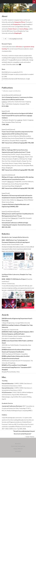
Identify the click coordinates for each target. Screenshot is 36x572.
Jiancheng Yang (6, 138)
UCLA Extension (6, 392)
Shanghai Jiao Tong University (10, 329)
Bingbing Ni (18, 33)
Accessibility (18, 451)
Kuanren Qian (6, 200)
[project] (4, 95)
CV (5, 38)
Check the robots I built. (12, 64)
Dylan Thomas (30, 436)
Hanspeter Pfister (19, 22)
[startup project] (19, 251)
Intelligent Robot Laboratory (10, 274)
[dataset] (18, 95)
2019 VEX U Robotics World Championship (13, 336)
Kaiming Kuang (6, 156)
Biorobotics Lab (7, 237)
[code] (14, 95)
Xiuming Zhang (21, 446)
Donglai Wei (23, 140)
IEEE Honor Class (11, 31)
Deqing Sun (16, 24)
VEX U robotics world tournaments (23, 290)
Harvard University (7, 383)
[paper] (4, 111)
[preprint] (9, 95)
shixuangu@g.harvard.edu (15, 38)
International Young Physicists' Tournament (15, 367)
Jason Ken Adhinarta (13, 136)
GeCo (9, 72)
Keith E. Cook (19, 244)
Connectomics (20, 58)
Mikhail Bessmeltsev (25, 136)
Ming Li (4, 168)
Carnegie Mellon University (22, 26)
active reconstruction (21, 74)
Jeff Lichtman (5, 140)
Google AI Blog (28, 58)
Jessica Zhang (23, 29)
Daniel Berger (29, 138)
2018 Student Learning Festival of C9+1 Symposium (16, 360)
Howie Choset (12, 29)
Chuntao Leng (10, 283)
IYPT (29, 367)
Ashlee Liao (13, 200)
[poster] (17, 211)
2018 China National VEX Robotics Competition (15, 354)
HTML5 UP (19, 448)
